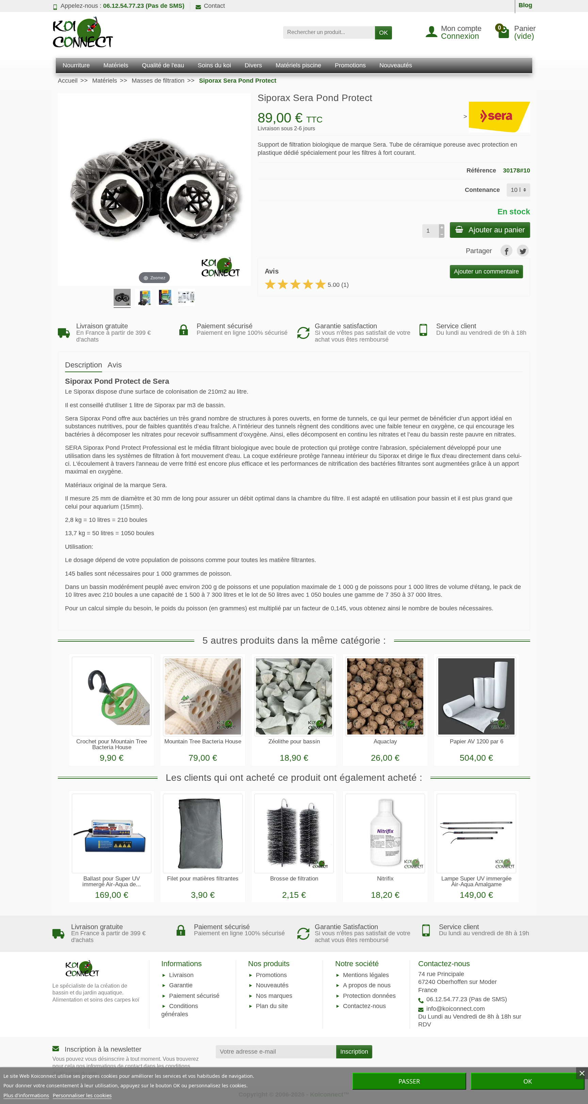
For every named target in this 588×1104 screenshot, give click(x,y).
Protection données (369, 995)
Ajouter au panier (497, 230)
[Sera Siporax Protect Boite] (165, 298)
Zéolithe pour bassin (294, 741)
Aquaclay (385, 741)
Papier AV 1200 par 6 (476, 741)
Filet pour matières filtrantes (203, 878)
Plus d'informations (26, 1095)
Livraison (181, 975)
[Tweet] (523, 251)
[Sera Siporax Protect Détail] (122, 298)
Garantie (181, 985)
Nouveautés (272, 985)
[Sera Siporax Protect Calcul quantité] (186, 298)
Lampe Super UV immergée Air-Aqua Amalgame (476, 881)
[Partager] (506, 251)
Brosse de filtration (294, 878)
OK (383, 32)
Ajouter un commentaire (486, 271)
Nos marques (274, 995)
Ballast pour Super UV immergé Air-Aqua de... (111, 881)
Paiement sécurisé (194, 995)
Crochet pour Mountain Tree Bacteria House (111, 744)
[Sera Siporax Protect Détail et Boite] (143, 298)
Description (83, 365)
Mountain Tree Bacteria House (202, 741)
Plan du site (272, 1006)
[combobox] (329, 32)
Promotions (271, 975)
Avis (115, 365)
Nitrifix (385, 878)
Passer (409, 1081)
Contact (214, 5)
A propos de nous (367, 985)
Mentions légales (366, 975)
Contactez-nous (364, 1006)
